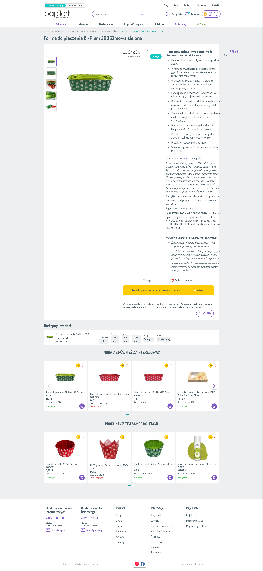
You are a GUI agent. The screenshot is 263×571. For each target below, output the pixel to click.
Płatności (155, 536)
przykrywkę (182, 158)
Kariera (187, 5)
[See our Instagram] (137, 565)
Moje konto (191, 515)
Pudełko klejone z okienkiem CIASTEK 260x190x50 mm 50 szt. (196, 393)
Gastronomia (106, 24)
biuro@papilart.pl (94, 530)
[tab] (131, 507)
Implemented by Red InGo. (192, 564)
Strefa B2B (205, 313)
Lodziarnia (82, 24)
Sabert (204, 24)
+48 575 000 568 (55, 518)
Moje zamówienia (194, 520)
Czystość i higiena (134, 24)
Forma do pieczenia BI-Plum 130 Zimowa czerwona (153, 393)
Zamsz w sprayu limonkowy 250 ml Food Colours (197, 465)
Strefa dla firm (75, 5)
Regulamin (156, 515)
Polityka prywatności (161, 526)
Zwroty (155, 520)
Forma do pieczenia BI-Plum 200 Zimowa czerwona (109, 395)
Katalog (181, 24)
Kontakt (215, 5)
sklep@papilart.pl (60, 530)
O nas (176, 5)
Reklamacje (157, 542)
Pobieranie (156, 552)
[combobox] (119, 14)
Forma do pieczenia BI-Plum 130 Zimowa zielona (65, 393)
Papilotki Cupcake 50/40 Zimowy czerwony (61, 465)
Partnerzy (201, 5)
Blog (166, 5)
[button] (51, 61)
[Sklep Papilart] (57, 14)
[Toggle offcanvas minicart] (211, 14)
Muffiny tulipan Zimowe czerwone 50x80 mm (109, 466)
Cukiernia (60, 24)
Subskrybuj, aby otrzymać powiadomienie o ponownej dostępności (139, 52)
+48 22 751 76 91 (89, 518)
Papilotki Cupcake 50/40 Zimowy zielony (153, 463)
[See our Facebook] (143, 565)
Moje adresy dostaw (196, 526)
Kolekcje (159, 24)
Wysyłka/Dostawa (160, 531)
